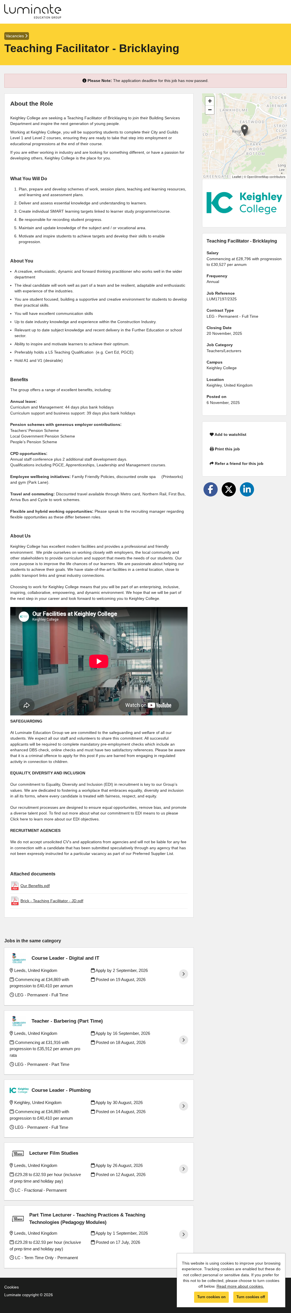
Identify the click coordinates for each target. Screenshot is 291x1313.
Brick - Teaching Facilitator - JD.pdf (51, 900)
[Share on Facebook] (210, 489)
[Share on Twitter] (229, 489)
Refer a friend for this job (238, 463)
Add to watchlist (230, 434)
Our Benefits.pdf (35, 885)
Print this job (227, 449)
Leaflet (236, 177)
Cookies (11, 1287)
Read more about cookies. (240, 1286)
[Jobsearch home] (32, 11)
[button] (244, 130)
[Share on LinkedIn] (247, 489)
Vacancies (15, 36)
